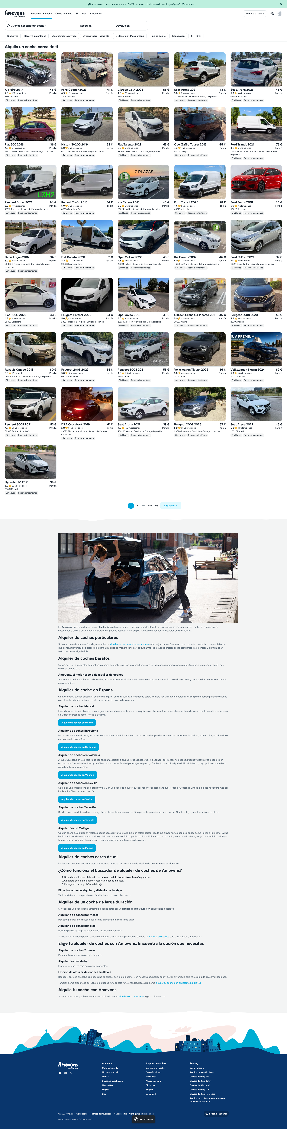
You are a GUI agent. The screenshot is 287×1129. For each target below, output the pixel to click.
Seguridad (151, 1094)
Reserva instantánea (35, 36)
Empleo (105, 1089)
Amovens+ (96, 13)
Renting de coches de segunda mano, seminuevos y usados (207, 1100)
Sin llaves (150, 1085)
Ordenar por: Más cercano (130, 36)
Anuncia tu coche (254, 13)
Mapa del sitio (120, 1114)
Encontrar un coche (41, 13)
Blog (104, 1094)
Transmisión (178, 36)
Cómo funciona (63, 13)
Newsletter (107, 1085)
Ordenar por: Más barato (96, 36)
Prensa (105, 1076)
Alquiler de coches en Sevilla (76, 799)
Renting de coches (159, 936)
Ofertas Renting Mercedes (202, 1094)
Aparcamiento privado (64, 36)
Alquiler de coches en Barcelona (78, 747)
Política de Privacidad (101, 1114)
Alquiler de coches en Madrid (77, 722)
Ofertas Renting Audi (200, 1085)
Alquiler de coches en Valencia (77, 774)
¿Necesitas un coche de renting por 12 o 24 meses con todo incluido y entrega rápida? (141, 4)
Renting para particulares (202, 1072)
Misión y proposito (111, 1072)
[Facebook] (60, 1073)
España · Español (218, 1113)
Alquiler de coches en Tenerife (77, 820)
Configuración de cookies (141, 1114)
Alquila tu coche (153, 1081)
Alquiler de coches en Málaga (77, 848)
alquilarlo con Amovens (131, 996)
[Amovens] (15, 13)
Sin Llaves (81, 13)
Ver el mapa (146, 1119)
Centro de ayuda (110, 1068)
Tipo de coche (158, 36)
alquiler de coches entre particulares (129, 644)
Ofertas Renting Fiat (199, 1076)
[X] (71, 1073)
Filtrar (197, 36)
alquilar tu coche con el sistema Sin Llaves (178, 982)
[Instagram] (65, 1073)
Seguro (149, 1089)
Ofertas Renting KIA (199, 1089)
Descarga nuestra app (112, 1081)
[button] (282, 4)
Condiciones (82, 1114)
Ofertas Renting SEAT (200, 1081)
